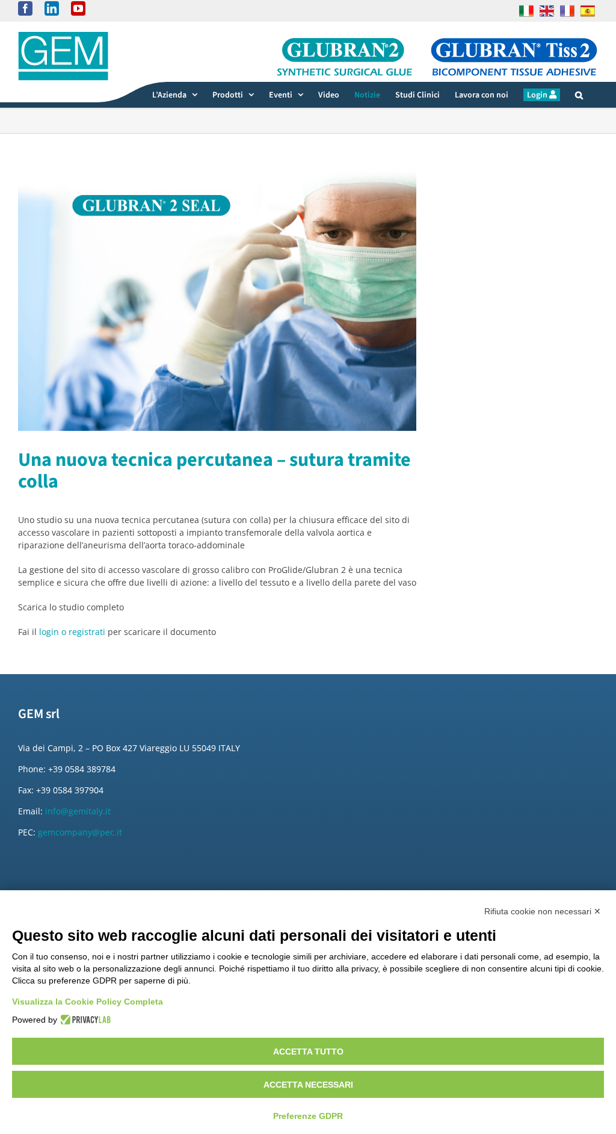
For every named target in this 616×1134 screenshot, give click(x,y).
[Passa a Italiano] (526, 11)
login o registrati (72, 631)
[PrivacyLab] (84, 1020)
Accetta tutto (308, 1051)
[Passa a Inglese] (547, 11)
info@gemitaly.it (78, 811)
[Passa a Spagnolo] (588, 11)
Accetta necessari (308, 1084)
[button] (579, 95)
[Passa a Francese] (567, 11)
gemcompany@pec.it (80, 832)
